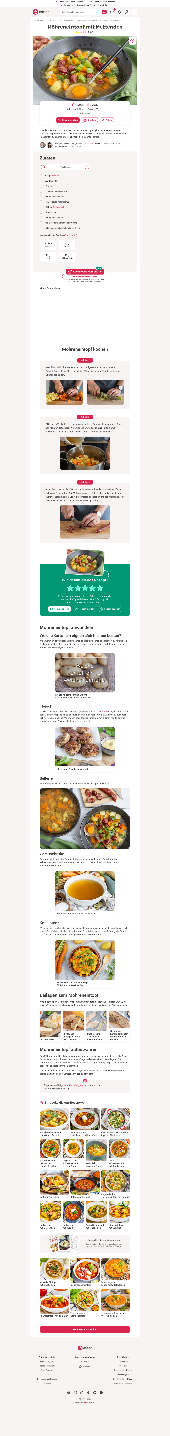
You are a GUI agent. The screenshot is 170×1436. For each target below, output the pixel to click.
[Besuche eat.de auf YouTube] (69, 1393)
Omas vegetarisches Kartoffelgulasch (113, 1283)
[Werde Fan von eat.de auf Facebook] (101, 1393)
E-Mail (86, 1361)
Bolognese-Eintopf (80, 1197)
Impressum (123, 1361)
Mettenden (102, 711)
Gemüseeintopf (68, 20)
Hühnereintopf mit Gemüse (116, 1226)
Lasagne (47, 1374)
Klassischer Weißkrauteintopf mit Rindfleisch (114, 1134)
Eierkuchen (46, 1383)
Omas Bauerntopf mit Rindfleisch (95, 1226)
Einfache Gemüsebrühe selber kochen (76, 913)
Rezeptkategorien (47, 1361)
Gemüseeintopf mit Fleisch (87, 20)
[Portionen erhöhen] (87, 167)
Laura (117, 143)
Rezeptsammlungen (47, 1366)
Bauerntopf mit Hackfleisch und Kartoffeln (83, 1134)
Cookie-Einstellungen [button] (123, 1383)
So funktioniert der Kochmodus (85, 277)
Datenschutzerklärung (123, 1370)
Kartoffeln (54, 176)
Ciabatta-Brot (48, 1039)
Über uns (123, 1366)
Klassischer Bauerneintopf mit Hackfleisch (114, 1314)
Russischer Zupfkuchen (47, 1379)
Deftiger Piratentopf (50, 1197)
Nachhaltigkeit (123, 1374)
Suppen (49, 20)
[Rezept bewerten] (85, 588)
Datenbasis (70, 235)
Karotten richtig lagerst (75, 1085)
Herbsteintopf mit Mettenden (47, 1226)
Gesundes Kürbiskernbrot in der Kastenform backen (119, 1035)
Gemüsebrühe (59, 207)
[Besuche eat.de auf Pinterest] (95, 1393)
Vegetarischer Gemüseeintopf (78, 1314)
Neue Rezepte (47, 1370)
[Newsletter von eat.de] (85, 1244)
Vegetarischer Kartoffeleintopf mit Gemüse (115, 1195)
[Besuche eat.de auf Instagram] (75, 1393)
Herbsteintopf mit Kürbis (70, 1226)
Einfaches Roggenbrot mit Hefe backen (72, 1037)
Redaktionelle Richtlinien (123, 1379)
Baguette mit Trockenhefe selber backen (94, 1037)
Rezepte (40, 20)
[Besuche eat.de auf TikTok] (88, 1393)
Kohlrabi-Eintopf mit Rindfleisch (48, 1283)
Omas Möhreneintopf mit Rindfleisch (116, 1163)
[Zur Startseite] (41, 12)
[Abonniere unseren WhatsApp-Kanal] (82, 1393)
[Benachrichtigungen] (119, 12)
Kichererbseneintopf (80, 1285)
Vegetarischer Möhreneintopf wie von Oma (70, 1163)
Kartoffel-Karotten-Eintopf (94, 1165)
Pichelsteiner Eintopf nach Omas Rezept (50, 1134)
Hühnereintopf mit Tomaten (54, 1316)
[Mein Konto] (127, 12)
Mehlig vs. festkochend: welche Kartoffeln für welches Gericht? (71, 696)
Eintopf (57, 20)
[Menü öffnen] (134, 12)
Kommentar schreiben (85, 1329)
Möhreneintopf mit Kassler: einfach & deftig (48, 1163)
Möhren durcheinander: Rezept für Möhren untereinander (72, 984)
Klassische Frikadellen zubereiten (74, 769)
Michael (90, 143)
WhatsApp (87, 1366)
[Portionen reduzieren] (43, 167)
